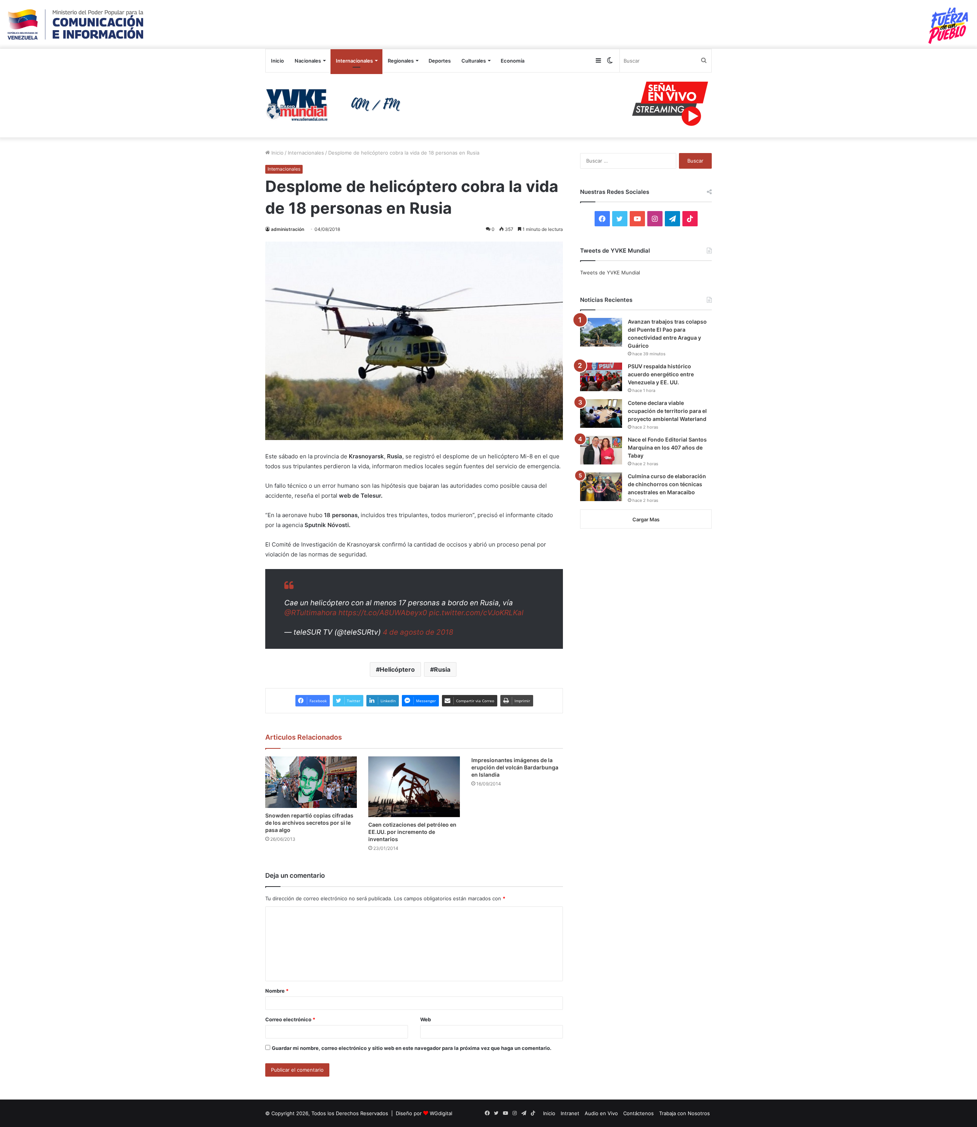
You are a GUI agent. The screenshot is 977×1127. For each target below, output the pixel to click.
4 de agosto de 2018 (418, 632)
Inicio (277, 61)
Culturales (473, 61)
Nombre (277, 991)
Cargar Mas (645, 519)
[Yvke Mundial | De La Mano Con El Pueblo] (335, 105)
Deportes (440, 61)
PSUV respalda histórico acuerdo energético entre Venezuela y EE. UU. (661, 374)
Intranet (570, 1113)
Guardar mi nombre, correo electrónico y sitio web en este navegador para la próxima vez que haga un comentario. (411, 1048)
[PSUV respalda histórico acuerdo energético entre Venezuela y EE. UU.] (601, 377)
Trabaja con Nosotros (684, 1113)
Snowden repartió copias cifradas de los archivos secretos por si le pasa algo (309, 822)
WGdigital (441, 1113)
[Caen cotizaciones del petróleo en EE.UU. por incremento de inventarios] (414, 786)
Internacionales (354, 61)
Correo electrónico (290, 1019)
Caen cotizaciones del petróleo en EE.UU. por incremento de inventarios (412, 831)
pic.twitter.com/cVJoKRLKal (476, 612)
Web (425, 1019)
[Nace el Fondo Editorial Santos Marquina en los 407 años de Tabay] (601, 450)
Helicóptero (397, 669)
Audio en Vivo (601, 1113)
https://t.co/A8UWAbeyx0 (383, 612)
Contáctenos (638, 1113)
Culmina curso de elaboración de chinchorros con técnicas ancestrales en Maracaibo (667, 484)
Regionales (401, 61)
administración (287, 229)
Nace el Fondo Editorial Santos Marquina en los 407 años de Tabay (667, 447)
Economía (512, 61)
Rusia (442, 669)
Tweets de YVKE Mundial (610, 272)
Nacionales (308, 61)
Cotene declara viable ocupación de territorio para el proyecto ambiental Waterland (667, 411)
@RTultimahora (310, 612)
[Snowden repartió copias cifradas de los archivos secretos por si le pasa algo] (311, 782)
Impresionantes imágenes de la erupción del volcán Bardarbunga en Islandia (514, 767)
